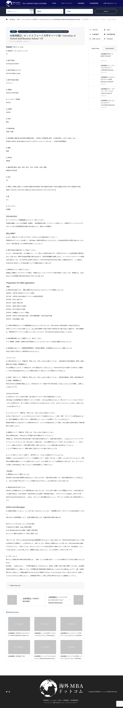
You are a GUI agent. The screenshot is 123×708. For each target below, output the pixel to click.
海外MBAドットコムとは (49, 700)
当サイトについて (67, 3)
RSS (9, 691)
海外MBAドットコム (100, 691)
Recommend (110, 48)
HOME (54, 3)
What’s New (95, 48)
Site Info (95, 30)
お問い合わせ (96, 39)
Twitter (6, 691)
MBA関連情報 (94, 3)
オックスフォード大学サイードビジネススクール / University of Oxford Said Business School (43, 31)
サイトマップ (47, 702)
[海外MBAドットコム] (61, 696)
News (59, 700)
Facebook (110, 39)
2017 (13, 31)
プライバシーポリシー (72, 702)
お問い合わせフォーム (110, 3)
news (108, 30)
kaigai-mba (17, 585)
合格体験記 (81, 3)
